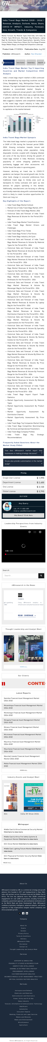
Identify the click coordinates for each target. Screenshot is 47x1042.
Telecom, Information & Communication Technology (23, 1004)
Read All (7, 862)
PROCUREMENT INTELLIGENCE (23, 971)
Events (23, 928)
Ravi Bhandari (36, 54)
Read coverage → (16, 615)
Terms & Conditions (23, 936)
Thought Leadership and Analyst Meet (23, 949)
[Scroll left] (2, 62)
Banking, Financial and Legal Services (23, 1014)
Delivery (23, 939)
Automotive (23, 1009)
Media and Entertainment (24, 1019)
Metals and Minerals (23, 1017)
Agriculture (23, 1025)
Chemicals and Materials (24, 993)
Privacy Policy (23, 933)
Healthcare (23, 1006)
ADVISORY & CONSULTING (23, 961)
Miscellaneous (23, 1022)
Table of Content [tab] (20, 62)
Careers (23, 931)
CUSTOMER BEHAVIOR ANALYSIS (23, 974)
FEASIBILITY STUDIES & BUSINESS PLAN (23, 963)
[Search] (39, 3)
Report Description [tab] (8, 62)
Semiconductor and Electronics (23, 996)
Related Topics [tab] (31, 62)
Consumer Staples (23, 1012)
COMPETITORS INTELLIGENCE (23, 966)
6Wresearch (18, 1040)
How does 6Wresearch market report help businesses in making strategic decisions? (23, 452)
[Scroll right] (44, 62)
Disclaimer (23, 944)
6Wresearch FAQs (23, 941)
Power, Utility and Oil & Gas (23, 998)
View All (23, 667)
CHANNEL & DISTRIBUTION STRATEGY (23, 968)
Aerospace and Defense (23, 990)
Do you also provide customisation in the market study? (23, 462)
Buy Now (23, 496)
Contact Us (23, 946)
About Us (23, 925)
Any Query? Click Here (23, 515)
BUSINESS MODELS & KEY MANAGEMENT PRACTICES (23, 976)
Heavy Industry (23, 1001)
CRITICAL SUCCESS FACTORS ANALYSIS (23, 979)
